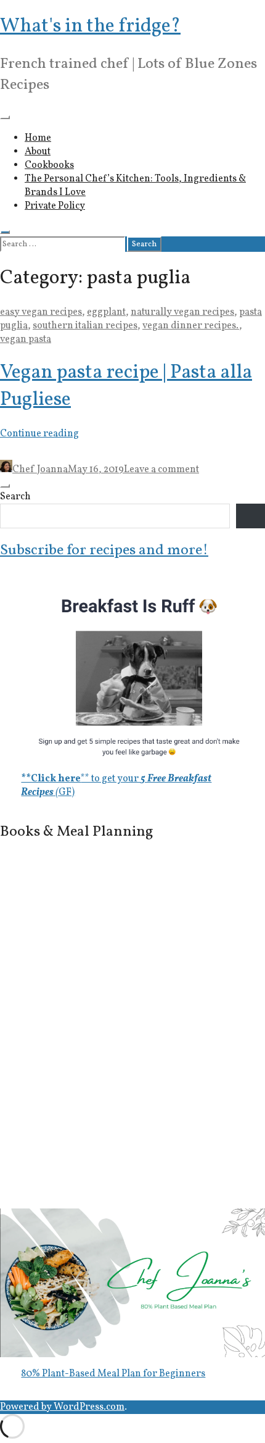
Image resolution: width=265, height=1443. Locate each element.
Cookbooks (49, 165)
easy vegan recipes (41, 312)
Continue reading (39, 434)
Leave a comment (161, 469)
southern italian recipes (85, 326)
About (38, 152)
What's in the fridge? (90, 26)
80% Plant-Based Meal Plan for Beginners (113, 1374)
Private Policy (55, 206)
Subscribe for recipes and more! (104, 550)
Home (38, 138)
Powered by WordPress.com (62, 1407)
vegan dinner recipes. (190, 326)
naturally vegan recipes (182, 312)
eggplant (106, 312)
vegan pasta (25, 339)
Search (15, 497)
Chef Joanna (40, 469)
